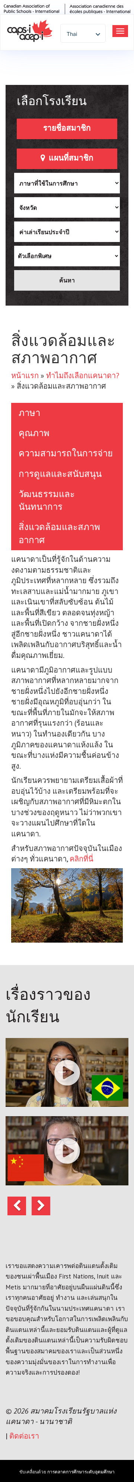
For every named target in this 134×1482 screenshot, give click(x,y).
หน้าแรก (25, 375)
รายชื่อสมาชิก (67, 128)
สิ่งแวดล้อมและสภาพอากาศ (59, 533)
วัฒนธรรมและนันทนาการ (47, 500)
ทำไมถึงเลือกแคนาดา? (82, 375)
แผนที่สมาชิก (70, 158)
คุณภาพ (34, 433)
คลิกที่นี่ (81, 859)
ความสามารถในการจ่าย (66, 453)
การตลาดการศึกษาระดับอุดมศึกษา (81, 1472)
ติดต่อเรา (24, 1436)
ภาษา (29, 413)
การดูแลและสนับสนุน (60, 474)
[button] (67, 1072)
